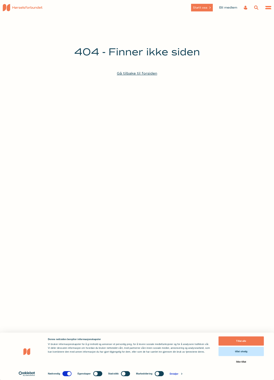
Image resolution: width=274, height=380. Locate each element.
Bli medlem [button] (228, 8)
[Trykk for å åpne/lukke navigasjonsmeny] (268, 7)
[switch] (97, 373)
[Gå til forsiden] (34, 7)
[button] (245, 8)
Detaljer (174, 373)
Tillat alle (241, 341)
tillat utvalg (241, 351)
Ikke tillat (241, 361)
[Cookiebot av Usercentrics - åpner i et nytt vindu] (27, 373)
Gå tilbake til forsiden (137, 73)
